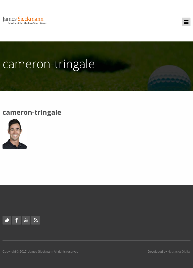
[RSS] (35, 220)
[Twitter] (7, 220)
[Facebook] (16, 220)
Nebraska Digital (179, 251)
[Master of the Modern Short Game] (26, 20)
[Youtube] (26, 220)
